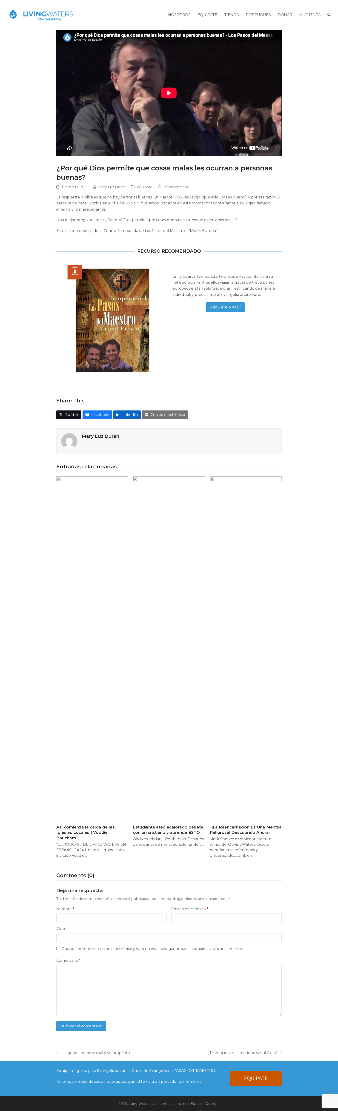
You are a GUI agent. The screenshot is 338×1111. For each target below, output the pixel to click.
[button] (329, 15)
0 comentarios (176, 187)
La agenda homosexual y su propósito (93, 1053)
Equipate (144, 187)
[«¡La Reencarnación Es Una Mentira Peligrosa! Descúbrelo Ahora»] (246, 648)
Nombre (65, 909)
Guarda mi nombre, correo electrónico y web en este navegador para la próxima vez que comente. (152, 949)
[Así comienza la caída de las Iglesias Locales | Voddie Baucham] (92, 648)
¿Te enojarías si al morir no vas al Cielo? (242, 1053)
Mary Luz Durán (112, 187)
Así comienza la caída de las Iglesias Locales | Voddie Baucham (85, 832)
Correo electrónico (189, 909)
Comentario (68, 960)
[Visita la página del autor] (69, 441)
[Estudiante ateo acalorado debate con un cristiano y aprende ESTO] (169, 648)
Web (60, 929)
